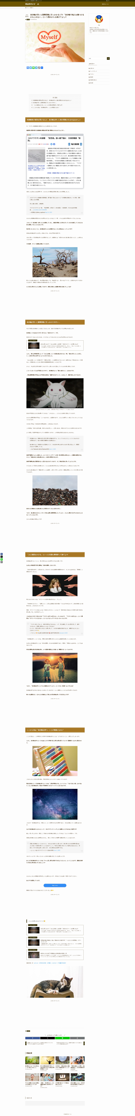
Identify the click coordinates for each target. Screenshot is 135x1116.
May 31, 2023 (48, 212)
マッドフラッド (93, 71)
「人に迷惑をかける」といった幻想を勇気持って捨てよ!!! (47, 105)
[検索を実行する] (108, 58)
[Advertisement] (55, 83)
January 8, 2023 (63, 633)
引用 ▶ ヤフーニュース (36, 134)
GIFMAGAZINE (42, 963)
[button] (32, 1038)
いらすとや (54, 963)
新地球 (28, 19)
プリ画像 (59, 963)
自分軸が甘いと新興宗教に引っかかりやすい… (45, 102)
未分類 (91, 82)
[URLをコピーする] (77, 1038)
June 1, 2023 (52, 449)
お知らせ (92, 68)
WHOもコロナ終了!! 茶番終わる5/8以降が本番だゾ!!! (54, 953)
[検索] (109, 1)
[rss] (107, 1)
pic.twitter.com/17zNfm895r (40, 209)
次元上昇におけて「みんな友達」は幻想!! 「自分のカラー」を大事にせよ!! (59, 344)
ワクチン (92, 74)
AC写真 (49, 963)
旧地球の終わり (93, 80)
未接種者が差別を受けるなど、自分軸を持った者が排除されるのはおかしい (52, 100)
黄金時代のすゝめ (32, 4)
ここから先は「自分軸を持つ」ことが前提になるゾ (46, 107)
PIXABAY (64, 963)
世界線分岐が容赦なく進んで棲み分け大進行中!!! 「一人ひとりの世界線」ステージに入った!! (61, 941)
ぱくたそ (36, 963)
